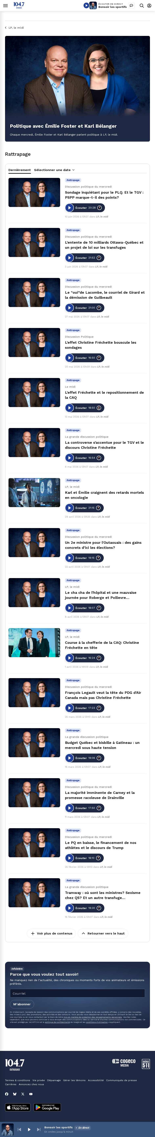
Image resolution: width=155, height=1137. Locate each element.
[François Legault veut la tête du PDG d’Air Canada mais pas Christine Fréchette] (34, 692)
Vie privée (38, 1080)
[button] (19, 1130)
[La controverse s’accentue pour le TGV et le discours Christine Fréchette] (34, 442)
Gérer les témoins (74, 1080)
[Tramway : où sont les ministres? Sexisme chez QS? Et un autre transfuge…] (34, 892)
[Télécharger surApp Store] (17, 1107)
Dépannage (54, 1080)
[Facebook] (6, 1094)
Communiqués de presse (121, 1080)
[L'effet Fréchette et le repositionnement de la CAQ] (34, 392)
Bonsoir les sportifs (112, 6)
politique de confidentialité (57, 1022)
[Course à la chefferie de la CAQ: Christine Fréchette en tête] (34, 642)
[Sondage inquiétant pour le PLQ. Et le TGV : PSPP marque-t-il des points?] (34, 192)
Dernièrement (19, 170)
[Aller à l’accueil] (19, 7)
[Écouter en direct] (86, 5)
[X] (22, 1094)
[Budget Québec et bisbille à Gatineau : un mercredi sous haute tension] (34, 742)
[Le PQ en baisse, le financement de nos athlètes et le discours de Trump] (34, 842)
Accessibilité (96, 1080)
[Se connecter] (149, 5)
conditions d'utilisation (97, 1022)
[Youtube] (30, 1094)
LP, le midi (102, 216)
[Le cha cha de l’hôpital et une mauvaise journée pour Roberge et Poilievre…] (34, 592)
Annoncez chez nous (31, 1084)
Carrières (10, 1084)
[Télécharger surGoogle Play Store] (47, 1107)
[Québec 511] (146, 1068)
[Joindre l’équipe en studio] (131, 5)
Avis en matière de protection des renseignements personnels (93, 1017)
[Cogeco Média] (123, 1065)
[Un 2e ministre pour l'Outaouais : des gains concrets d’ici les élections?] (34, 542)
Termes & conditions (17, 1080)
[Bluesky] (14, 1094)
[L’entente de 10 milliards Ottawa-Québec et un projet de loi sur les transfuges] (34, 242)
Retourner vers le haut (106, 933)
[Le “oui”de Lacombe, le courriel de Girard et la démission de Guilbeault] (34, 292)
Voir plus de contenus (54, 933)
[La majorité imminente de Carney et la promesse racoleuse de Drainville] (34, 792)
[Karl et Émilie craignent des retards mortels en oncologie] (34, 492)
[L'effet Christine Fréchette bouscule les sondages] (34, 342)
